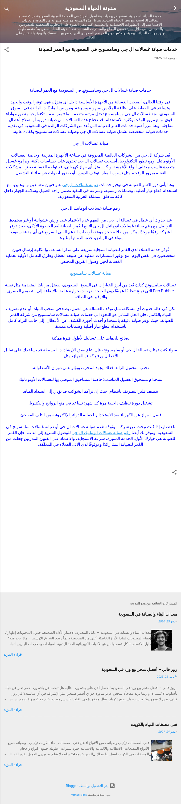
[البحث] (6, 9)
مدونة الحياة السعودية (90, 8)
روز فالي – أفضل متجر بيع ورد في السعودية (139, 669)
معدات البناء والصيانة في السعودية (147, 614)
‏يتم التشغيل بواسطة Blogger (87, 786)
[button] (6, 50)
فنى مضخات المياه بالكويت (154, 724)
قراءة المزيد (13, 654)
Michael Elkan (79, 794)
